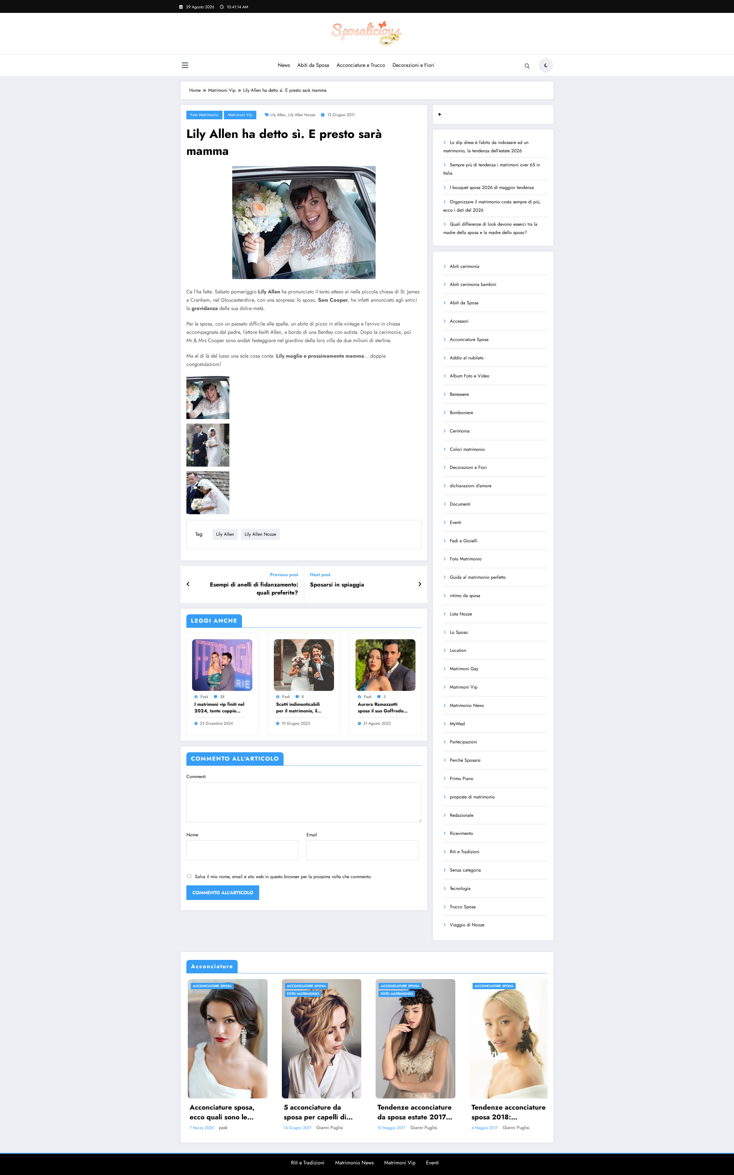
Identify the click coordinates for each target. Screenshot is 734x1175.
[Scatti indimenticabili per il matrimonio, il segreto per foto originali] (304, 664)
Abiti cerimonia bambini (473, 284)
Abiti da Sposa (313, 65)
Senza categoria (465, 870)
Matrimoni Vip (240, 115)
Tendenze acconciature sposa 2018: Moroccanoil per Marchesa (330, 1112)
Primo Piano (461, 778)
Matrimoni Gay (464, 668)
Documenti (460, 504)
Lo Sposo (459, 632)
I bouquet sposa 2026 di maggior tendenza (492, 187)
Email (312, 834)
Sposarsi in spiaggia (337, 585)
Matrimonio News (467, 705)
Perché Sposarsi (465, 760)
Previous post (284, 574)
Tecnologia (460, 888)
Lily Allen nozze (301, 115)
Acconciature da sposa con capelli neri (422, 1112)
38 (222, 696)
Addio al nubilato (467, 357)
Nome (192, 834)
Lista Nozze (461, 614)
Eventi (455, 522)
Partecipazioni (463, 741)
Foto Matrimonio (204, 115)
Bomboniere (461, 412)
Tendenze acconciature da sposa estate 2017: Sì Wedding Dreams (236, 1112)
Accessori (459, 321)
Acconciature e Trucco (361, 65)
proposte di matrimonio (472, 797)
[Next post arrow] (419, 584)
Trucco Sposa (463, 906)
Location (458, 650)
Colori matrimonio (467, 449)
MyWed (457, 723)
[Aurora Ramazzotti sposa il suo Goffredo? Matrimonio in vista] (386, 664)
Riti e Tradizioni (464, 851)
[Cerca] (527, 66)
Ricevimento (461, 833)
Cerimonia (460, 431)
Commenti (196, 776)
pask (204, 696)
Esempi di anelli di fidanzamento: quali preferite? (254, 589)
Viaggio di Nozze (467, 924)
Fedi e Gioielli (463, 540)
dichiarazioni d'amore (470, 485)
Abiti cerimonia (464, 266)
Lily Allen (277, 115)
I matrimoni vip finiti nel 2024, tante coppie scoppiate (219, 707)
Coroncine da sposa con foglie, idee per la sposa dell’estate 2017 (517, 1112)
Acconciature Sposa (469, 339)
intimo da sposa (465, 595)
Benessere (459, 394)
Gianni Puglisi (245, 1127)
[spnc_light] (546, 65)
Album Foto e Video (469, 376)
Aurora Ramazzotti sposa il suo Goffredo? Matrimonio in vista (382, 707)
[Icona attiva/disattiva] (185, 66)
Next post (320, 574)
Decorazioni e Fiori (413, 65)
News (284, 65)
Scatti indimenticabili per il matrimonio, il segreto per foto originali (298, 707)
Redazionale (461, 815)
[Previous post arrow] (188, 584)
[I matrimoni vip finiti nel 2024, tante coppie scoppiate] (222, 664)
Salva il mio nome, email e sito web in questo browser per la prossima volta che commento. (283, 876)
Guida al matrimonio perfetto (478, 577)
